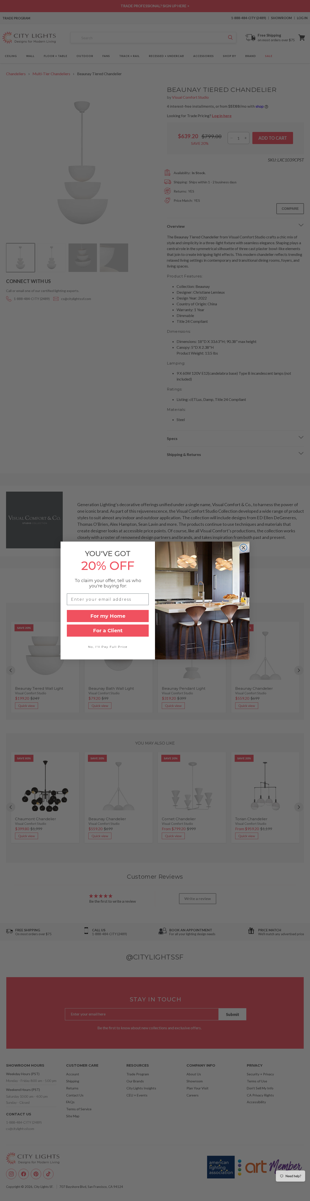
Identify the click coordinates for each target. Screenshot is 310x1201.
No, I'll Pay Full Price (107, 647)
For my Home (107, 616)
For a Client (108, 630)
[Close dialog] (243, 547)
